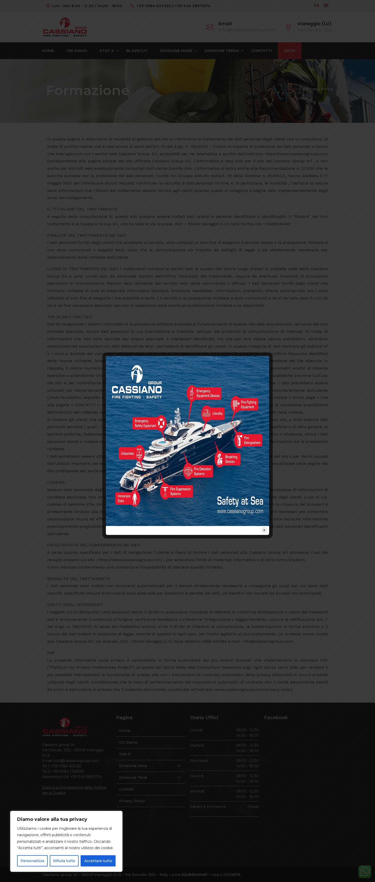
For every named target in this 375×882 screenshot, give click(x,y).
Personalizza (32, 861)
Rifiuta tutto (64, 861)
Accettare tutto (98, 861)
